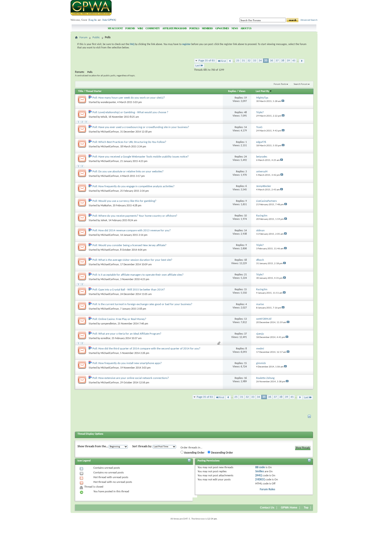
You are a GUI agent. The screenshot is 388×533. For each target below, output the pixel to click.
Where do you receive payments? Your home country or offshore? (137, 215)
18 (245, 260)
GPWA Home (289, 507)
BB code (260, 467)
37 (277, 60)
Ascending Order (194, 452)
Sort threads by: (142, 446)
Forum (83, 37)
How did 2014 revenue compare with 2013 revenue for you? (134, 230)
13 (245, 319)
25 (237, 60)
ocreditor (105, 338)
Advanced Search (308, 20)
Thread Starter (93, 91)
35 (265, 60)
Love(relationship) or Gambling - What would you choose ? (133, 112)
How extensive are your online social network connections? (133, 378)
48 (245, 112)
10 (245, 215)
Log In (93, 19)
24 (245, 156)
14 (245, 127)
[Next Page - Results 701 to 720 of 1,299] (301, 61)
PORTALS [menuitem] (194, 28)
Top (306, 507)
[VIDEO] (260, 479)
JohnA (104, 220)
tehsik (104, 117)
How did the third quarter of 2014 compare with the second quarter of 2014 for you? (149, 348)
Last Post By (262, 91)
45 (293, 60)
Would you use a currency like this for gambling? (127, 201)
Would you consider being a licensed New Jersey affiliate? (132, 245)
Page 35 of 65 (206, 60)
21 (245, 274)
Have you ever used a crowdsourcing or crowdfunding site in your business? (143, 127)
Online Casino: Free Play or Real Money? (122, 319)
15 (245, 289)
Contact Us (267, 507)
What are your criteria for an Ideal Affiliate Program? (129, 333)
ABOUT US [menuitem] (245, 28)
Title (80, 91)
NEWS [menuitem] (234, 28)
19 (245, 98)
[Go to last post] (283, 101)
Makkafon (106, 205)
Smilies (259, 471)
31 (243, 60)
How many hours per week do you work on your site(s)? (131, 97)
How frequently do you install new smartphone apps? (130, 363)
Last (197, 65)
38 (282, 60)
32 (249, 60)
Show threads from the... (92, 446)
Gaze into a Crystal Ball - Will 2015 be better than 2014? (131, 289)
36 (271, 60)
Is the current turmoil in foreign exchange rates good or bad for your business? (145, 304)
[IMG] (258, 475)
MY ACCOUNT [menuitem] (115, 28)
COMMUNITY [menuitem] (153, 28)
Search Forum (301, 84)
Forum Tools (280, 84)
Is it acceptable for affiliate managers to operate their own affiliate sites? (140, 274)
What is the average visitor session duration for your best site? (135, 260)
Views (242, 91)
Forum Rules (267, 489)
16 (245, 378)
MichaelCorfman (110, 131)
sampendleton (108, 323)
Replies (232, 91)
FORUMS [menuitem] (130, 28)
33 (254, 60)
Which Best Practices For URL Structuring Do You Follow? (132, 142)
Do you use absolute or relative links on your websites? (130, 171)
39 (288, 60)
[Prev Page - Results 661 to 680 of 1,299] (230, 61)
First (223, 61)
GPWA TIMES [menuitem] (222, 28)
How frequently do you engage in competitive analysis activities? (136, 186)
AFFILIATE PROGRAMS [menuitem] (174, 28)
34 (260, 60)
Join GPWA (108, 19)
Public (96, 37)
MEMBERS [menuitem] (207, 28)
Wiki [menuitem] (140, 28)
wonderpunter (108, 102)
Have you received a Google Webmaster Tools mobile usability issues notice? (143, 156)
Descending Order (221, 452)
